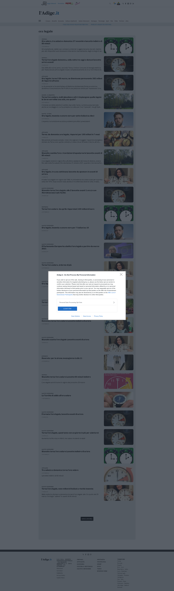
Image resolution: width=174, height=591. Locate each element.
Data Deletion (75, 316)
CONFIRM (67, 308)
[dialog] (87, 295)
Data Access (87, 316)
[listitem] (87, 302)
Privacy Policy (98, 316)
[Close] (122, 275)
